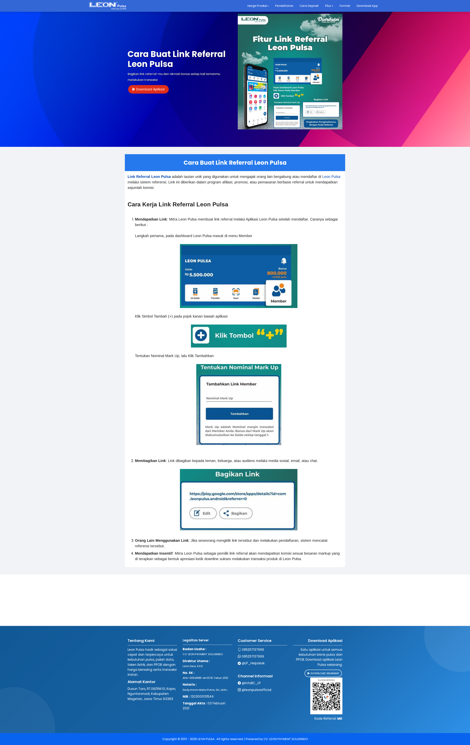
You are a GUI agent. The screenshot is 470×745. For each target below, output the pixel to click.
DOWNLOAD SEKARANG (324, 673)
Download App (367, 6)
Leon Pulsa (331, 177)
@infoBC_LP (251, 683)
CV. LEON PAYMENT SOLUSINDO (286, 739)
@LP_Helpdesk (253, 663)
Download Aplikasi (150, 89)
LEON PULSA (206, 739)
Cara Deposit (309, 6)
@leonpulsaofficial (256, 690)
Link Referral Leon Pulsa (149, 177)
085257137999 (253, 649)
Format (345, 6)
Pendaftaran (284, 6)
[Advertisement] (235, 600)
